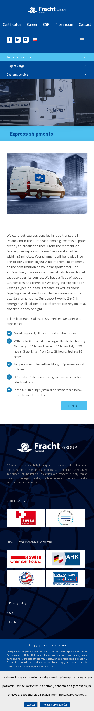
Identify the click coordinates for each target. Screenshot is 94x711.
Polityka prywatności (55, 704)
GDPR (12, 612)
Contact (14, 622)
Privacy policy (17, 603)
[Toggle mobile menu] (82, 39)
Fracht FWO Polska (55, 645)
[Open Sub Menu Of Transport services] (88, 57)
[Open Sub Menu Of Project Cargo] (88, 65)
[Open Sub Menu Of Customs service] (88, 74)
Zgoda (31, 704)
